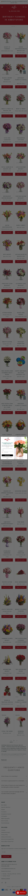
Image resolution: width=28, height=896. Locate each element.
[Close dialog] (26, 437)
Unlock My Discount (7, 455)
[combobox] (3, 452)
